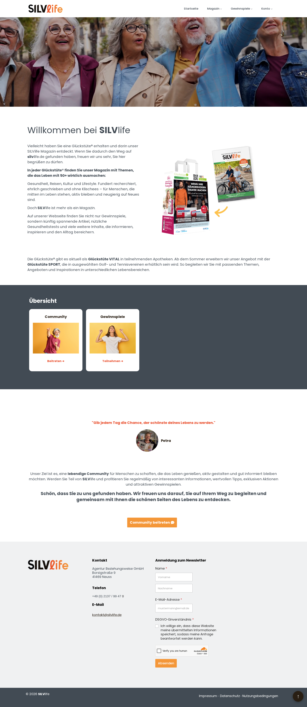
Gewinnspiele (240, 9)
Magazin (213, 9)
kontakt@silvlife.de (107, 615)
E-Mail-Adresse (168, 599)
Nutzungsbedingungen (260, 696)
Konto (265, 9)
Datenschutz (230, 696)
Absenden (166, 663)
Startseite (191, 9)
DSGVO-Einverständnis (174, 619)
